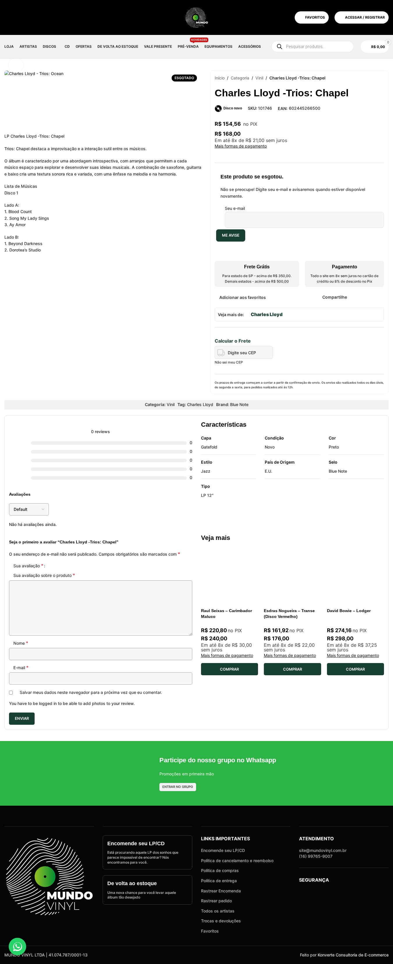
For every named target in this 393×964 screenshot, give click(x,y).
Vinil (259, 77)
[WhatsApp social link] (372, 297)
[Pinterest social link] (365, 297)
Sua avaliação (28, 565)
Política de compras (220, 870)
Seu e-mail (235, 208)
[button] (229, 669)
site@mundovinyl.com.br (322, 850)
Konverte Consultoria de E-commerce (353, 954)
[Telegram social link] (380, 297)
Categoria (240, 77)
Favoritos (210, 930)
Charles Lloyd (266, 314)
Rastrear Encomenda (221, 890)
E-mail (21, 667)
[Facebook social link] (350, 297)
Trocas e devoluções (221, 920)
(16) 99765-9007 (315, 856)
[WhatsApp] (17, 946)
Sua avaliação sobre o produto (44, 575)
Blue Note (239, 404)
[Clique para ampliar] (16, 65)
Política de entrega (219, 880)
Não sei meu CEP (229, 362)
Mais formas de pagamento (241, 146)
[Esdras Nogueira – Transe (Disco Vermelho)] (292, 576)
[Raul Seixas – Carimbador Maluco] (229, 576)
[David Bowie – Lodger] (355, 576)
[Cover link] (147, 852)
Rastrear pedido (216, 900)
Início (220, 77)
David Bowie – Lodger (349, 610)
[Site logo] (196, 17)
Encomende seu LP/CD (223, 850)
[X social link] (358, 297)
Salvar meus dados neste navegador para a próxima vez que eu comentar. (91, 692)
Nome (20, 643)
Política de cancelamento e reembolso (237, 860)
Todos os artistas (217, 910)
